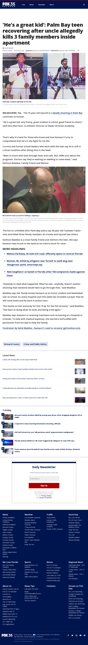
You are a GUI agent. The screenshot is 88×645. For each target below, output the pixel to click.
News (5, 514)
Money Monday (74, 540)
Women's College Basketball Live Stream (76, 612)
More (52, 5)
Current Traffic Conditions (52, 521)
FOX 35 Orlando (7, 51)
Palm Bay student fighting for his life (17, 102)
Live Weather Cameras (32, 518)
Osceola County (8, 540)
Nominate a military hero (9, 549)
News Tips (29, 586)
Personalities (7, 597)
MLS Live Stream (74, 618)
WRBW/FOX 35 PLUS (10, 617)
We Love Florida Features (8, 566)
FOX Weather (29, 537)
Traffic (50, 514)
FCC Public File (8, 622)
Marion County (8, 535)
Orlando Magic (30, 570)
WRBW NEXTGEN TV (10, 614)
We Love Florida (74, 518)
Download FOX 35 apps (11, 609)
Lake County (7, 532)
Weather (29, 514)
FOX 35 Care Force (75, 520)
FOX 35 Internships (9, 602)
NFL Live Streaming (75, 592)
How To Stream (52, 565)
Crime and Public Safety (35, 344)
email (84, 635)
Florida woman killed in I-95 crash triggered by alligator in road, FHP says (44, 441)
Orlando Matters (52, 573)
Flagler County (8, 530)
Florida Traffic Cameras (55, 529)
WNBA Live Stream (75, 615)
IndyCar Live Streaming (77, 604)
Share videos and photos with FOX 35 (31, 597)
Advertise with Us (9, 611)
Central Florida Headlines (8, 521)
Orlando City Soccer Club (31, 573)
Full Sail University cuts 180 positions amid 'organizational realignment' (44, 432)
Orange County (8, 537)
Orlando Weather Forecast (30, 524)
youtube (80, 635)
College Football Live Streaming (76, 595)
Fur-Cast (71, 535)
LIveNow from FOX (53, 578)
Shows (50, 562)
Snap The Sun (29, 544)
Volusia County (8, 545)
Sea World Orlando (9, 575)
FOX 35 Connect (30, 601)
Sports (28, 562)
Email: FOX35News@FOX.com (33, 593)
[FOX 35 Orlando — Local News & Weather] (10, 4)
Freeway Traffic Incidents (52, 526)
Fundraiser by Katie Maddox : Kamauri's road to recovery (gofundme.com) (41, 328)
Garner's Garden (74, 532)
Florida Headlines (8, 518)
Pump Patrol (51, 518)
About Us (7, 586)
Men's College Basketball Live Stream (76, 607)
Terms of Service (45, 498)
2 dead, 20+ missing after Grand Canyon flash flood (20, 360)
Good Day (73, 514)
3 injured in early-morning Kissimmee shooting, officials (38, 424)
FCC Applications (8, 624)
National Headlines (9, 525)
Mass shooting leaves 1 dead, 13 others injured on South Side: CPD (25, 398)
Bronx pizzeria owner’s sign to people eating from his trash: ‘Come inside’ (27, 369)
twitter (72, 635)
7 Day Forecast (30, 527)
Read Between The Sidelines (31, 566)
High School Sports (31, 577)
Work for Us (7, 599)
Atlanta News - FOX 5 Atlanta (76, 575)
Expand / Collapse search (84, 4)
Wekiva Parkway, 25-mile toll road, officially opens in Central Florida (45, 253)
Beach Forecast (30, 532)
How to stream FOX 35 (11, 589)
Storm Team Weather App (32, 541)
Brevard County (19, 51)
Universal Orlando (9, 577)
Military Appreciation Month (10, 553)
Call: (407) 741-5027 (31, 589)
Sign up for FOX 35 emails (9, 605)
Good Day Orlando (53, 570)
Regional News (76, 562)
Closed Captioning (9, 619)
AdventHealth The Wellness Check (75, 526)
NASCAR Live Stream (76, 601)
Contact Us (6, 594)
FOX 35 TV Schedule (54, 568)
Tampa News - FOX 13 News (76, 571)
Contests (51, 586)
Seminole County (8, 543)
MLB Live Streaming (76, 599)
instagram (76, 635)
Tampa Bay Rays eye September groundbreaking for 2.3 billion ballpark (27, 388)
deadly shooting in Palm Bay (68, 112)
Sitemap (5, 557)
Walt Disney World (9, 572)
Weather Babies (74, 523)
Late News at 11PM (53, 575)
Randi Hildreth (9, 48)
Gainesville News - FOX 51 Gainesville (77, 566)
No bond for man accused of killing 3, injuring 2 (21, 216)
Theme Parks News (9, 570)
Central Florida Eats (53, 580)
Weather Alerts (30, 520)
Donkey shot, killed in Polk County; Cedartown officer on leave (24, 379)
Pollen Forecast (30, 535)
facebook (68, 635)
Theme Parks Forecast (32, 530)
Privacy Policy (46, 496)
